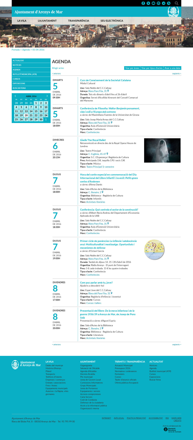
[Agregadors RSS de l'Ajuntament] (169, 3)
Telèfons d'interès (54, 376)
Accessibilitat (156, 418)
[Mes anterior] (15, 96)
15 (36, 111)
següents (176, 73)
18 (16, 115)
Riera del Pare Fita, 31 (99, 122)
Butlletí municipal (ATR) (25, 74)
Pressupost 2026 (122, 368)
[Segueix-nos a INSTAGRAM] (158, 3)
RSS (167, 418)
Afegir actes (58, 68)
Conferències (93, 132)
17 (46, 111)
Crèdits (177, 420)
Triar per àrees (132, 68)
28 (31, 119)
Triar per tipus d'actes (151, 68)
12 (21, 111)
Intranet (106, 418)
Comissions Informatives (91, 382)
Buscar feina (19, 88)
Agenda (26, 49)
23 (41, 115)
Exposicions (19, 83)
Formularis (119, 374)
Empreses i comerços (55, 379)
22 (36, 115)
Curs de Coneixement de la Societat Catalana (105, 80)
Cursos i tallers (93, 303)
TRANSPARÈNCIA (78, 20)
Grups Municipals (88, 385)
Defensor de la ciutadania (91, 402)
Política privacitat (136, 418)
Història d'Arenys (53, 368)
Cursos (16, 79)
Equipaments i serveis (90, 391)
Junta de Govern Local (90, 379)
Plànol (48, 371)
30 (41, 119)
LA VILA (21, 20)
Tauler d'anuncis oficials (125, 379)
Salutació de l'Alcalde (90, 368)
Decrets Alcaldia (87, 374)
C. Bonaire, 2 (94, 192)
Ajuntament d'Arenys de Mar (39, 12)
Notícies (17, 65)
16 (41, 111)
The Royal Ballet (93, 140)
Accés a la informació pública (93, 405)
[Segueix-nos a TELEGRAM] (163, 3)
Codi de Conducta (88, 399)
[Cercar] (176, 3)
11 (16, 111)
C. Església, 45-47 (97, 154)
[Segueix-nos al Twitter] (148, 3)
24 (46, 115)
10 (46, 107)
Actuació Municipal (124, 365)
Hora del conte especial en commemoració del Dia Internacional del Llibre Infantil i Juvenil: (109, 178)
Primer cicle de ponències (108, 244)
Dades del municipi (54, 365)
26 (21, 119)
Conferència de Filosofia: (110, 110)
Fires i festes (51, 385)
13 (26, 111)
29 (36, 119)
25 (16, 119)
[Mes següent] (47, 96)
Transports (50, 374)
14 (31, 111)
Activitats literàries (95, 201)
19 (21, 115)
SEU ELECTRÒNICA (112, 20)
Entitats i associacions (56, 382)
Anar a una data (172, 68)
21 (31, 115)
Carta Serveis (86, 396)
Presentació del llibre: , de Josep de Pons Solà (107, 314)
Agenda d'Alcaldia (88, 371)
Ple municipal (86, 376)
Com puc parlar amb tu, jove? (96, 282)
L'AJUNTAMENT (47, 20)
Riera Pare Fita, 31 (97, 91)
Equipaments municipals (57, 388)
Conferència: (109, 209)
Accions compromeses (90, 394)
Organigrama (86, 365)
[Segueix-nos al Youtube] (153, 3)
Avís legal (119, 418)
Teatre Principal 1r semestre (100, 166)
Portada (16, 49)
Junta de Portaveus (89, 388)
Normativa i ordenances (126, 371)
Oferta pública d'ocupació (126, 382)
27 (26, 119)
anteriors (56, 73)
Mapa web (176, 418)
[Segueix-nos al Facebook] (143, 3)
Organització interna (89, 408)
